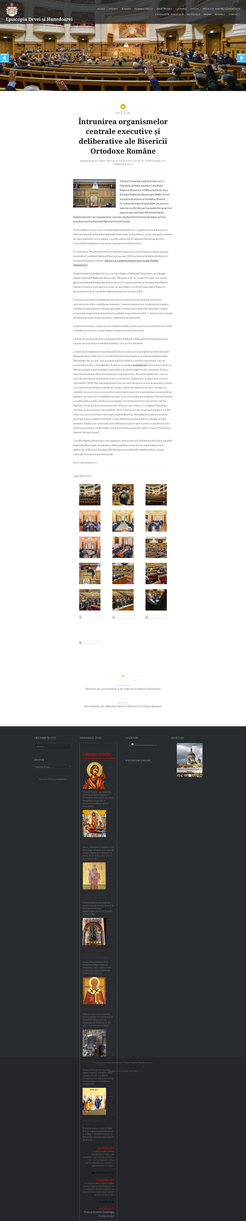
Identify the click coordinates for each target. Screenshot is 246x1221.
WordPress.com (145, 1062)
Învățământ (164, 9)
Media (207, 14)
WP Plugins (133, 1071)
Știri (127, 113)
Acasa (101, 9)
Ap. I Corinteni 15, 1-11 (103, 1172)
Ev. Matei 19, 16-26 (105, 1201)
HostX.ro (61, 779)
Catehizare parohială (169, 14)
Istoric (113, 9)
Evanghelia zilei (105, 1180)
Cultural (181, 9)
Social (195, 9)
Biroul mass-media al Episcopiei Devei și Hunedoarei (125, 160)
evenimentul (140, 365)
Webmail (220, 14)
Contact (234, 14)
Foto (119, 113)
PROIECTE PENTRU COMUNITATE (221, 9)
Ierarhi (126, 9)
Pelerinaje (193, 14)
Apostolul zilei (106, 1148)
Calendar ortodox (97, 754)
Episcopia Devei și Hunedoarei (39, 19)
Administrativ (144, 9)
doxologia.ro (107, 1208)
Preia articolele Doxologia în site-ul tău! (99, 1214)
